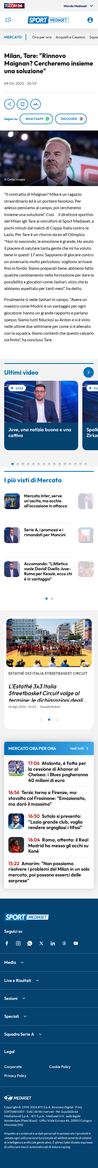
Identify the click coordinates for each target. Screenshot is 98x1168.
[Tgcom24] (14, 5)
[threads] (64, 943)
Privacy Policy (15, 1075)
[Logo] (49, 20)
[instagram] (18, 943)
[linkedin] (52, 943)
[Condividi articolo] (9, 104)
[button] (49, 20)
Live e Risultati (17, 980)
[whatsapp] (29, 943)
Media (10, 962)
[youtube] (75, 943)
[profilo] (90, 20)
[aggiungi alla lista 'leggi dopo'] (22, 104)
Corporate (12, 1066)
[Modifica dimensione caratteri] (35, 104)
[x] (41, 943)
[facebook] (6, 943)
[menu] (7, 20)
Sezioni (11, 998)
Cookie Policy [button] (60, 1066)
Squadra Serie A (19, 1034)
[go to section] (88, 372)
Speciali (11, 1016)
